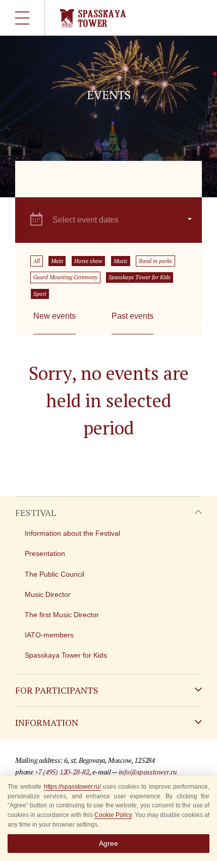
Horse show (88, 261)
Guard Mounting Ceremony (65, 277)
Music (121, 261)
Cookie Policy (113, 815)
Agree (108, 843)
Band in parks (155, 261)
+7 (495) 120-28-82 (62, 772)
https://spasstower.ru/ (72, 786)
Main (57, 261)
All (36, 261)
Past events (132, 316)
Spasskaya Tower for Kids (139, 277)
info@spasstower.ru (148, 772)
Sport (39, 293)
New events (54, 316)
